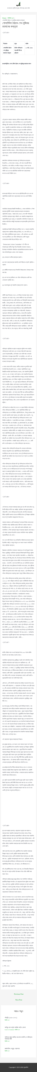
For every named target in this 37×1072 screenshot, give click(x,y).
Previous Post (18, 994)
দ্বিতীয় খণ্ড (7, 1020)
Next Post (18, 1000)
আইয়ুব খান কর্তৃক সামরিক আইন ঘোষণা (15, 1027)
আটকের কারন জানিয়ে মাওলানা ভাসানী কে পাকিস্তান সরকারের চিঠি (18, 1038)
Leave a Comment (9, 1029)
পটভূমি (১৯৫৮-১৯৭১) (11, 1018)
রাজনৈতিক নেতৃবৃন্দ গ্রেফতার (12, 1048)
